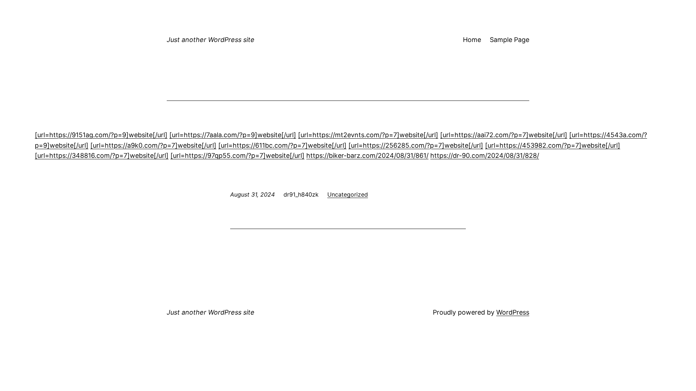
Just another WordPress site (210, 39)
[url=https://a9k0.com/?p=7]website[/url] (153, 145)
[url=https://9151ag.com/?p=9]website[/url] (101, 135)
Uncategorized (347, 194)
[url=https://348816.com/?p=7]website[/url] (102, 155)
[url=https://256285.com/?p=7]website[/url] (415, 145)
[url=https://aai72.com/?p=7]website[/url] (503, 135)
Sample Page (509, 39)
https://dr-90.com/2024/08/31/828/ (484, 155)
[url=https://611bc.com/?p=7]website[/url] (282, 145)
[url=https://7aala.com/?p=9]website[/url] (232, 135)
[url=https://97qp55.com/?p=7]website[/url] (237, 155)
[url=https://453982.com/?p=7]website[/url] (552, 145)
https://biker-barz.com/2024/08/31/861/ (367, 155)
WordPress (512, 312)
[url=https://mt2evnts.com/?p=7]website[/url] (368, 135)
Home (472, 39)
